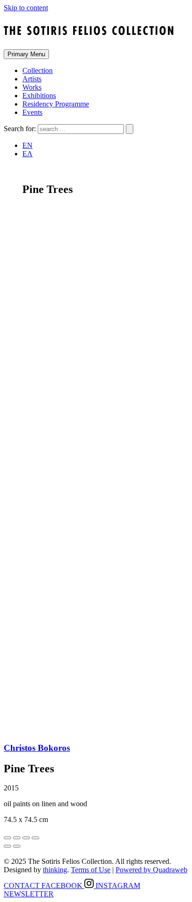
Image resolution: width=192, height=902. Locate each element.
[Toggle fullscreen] (26, 837)
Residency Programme (55, 104)
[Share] (17, 837)
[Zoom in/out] (35, 837)
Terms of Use (90, 870)
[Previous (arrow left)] (7, 846)
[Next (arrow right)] (17, 846)
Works (31, 87)
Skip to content (26, 8)
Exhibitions (39, 95)
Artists (31, 79)
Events (32, 112)
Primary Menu (26, 54)
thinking (55, 870)
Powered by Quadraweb (151, 870)
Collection (37, 70)
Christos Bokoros (37, 748)
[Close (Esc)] (7, 837)
